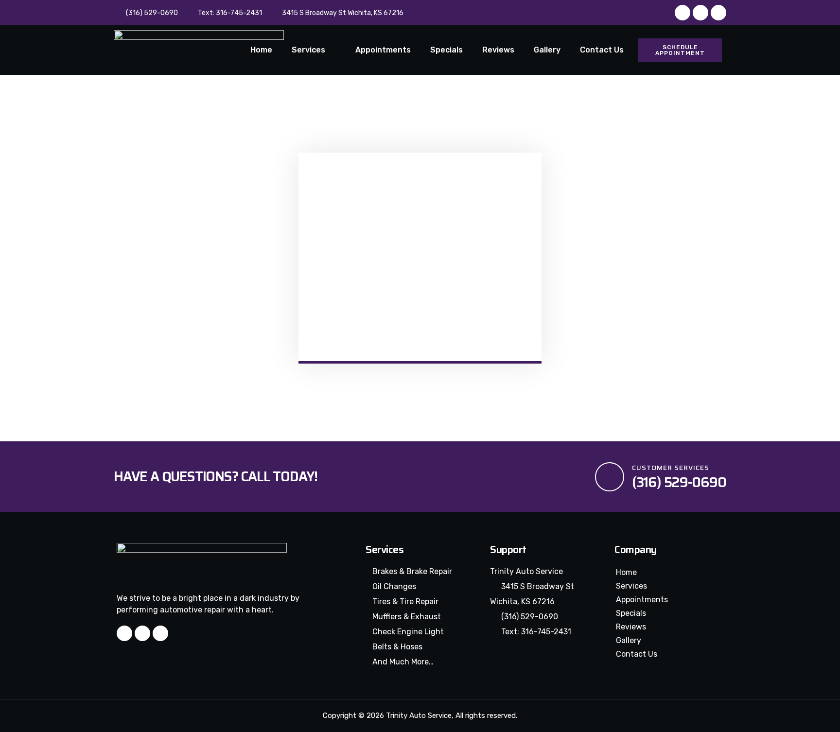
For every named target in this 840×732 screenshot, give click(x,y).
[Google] (718, 12)
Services (308, 49)
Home (261, 49)
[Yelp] (700, 12)
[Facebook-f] (682, 12)
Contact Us (602, 49)
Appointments (383, 49)
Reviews (498, 49)
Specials (446, 49)
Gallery (547, 49)
